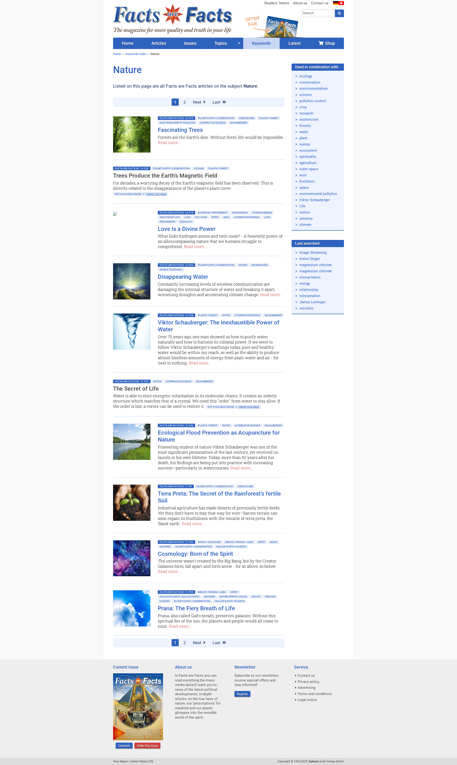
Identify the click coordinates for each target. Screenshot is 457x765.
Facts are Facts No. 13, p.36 (176, 265)
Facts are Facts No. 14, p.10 (176, 212)
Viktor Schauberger (314, 200)
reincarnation (309, 277)
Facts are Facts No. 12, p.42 (176, 425)
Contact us (319, 3)
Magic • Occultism (209, 542)
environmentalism (313, 88)
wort (303, 175)
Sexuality (186, 221)
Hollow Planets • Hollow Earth (179, 596)
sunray (304, 144)
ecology (305, 76)
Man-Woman (240, 212)
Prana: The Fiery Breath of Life (196, 608)
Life (302, 206)
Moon (273, 542)
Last (217, 102)
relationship (308, 290)
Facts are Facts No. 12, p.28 (176, 315)
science (305, 95)
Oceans (199, 168)
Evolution (306, 181)
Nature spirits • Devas (233, 596)
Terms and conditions (315, 694)
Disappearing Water (183, 276)
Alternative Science (212, 122)
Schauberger (238, 122)
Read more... (169, 142)
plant (303, 138)
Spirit (215, 217)
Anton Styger (309, 259)
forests (305, 126)
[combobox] (318, 13)
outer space (308, 169)
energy (304, 283)
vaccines (306, 308)
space (304, 187)
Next (197, 102)
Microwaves (259, 265)
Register (242, 694)
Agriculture (246, 118)
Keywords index (135, 54)
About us (300, 3)
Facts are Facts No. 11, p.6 (176, 486)
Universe (165, 546)
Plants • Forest (268, 118)
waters (304, 212)
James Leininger (312, 302)
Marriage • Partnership (212, 212)
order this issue (156, 194)
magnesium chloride (315, 265)
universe (306, 218)
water (303, 132)
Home (117, 54)
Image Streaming (312, 252)
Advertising (306, 688)
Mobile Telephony (171, 269)
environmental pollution (318, 194)
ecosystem (308, 150)
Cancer (164, 601)
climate (305, 225)
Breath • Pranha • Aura (239, 542)
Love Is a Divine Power (186, 229)
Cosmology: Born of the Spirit (195, 554)
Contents (124, 745)
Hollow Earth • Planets (231, 546)
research (306, 113)
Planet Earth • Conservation (216, 118)
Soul (226, 217)
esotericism (308, 119)
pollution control (312, 101)
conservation (309, 82)
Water (243, 265)
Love (187, 217)
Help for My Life (170, 217)
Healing (270, 596)
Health (256, 596)
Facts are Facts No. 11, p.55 (176, 592)
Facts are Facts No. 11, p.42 (176, 542)
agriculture (307, 163)
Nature (154, 54)
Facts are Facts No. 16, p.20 (132, 168)
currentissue (252, 21)
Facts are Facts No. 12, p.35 (132, 381)
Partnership (167, 221)
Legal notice (307, 700)
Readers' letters (276, 3)
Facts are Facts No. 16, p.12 (176, 118)
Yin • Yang (201, 217)
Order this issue (147, 745)
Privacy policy (308, 682)
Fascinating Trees (180, 130)
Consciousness (262, 212)
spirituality (307, 156)
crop (303, 107)
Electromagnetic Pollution (177, 122)
